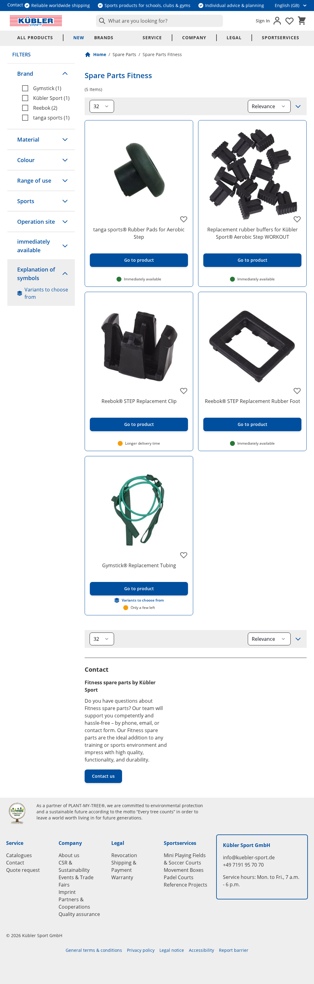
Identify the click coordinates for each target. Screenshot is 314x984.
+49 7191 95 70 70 (243, 864)
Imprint (67, 892)
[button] (41, 73)
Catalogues (19, 855)
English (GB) (287, 5)
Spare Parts (124, 54)
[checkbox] (46, 88)
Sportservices (280, 37)
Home (99, 54)
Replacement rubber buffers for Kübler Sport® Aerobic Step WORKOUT (252, 233)
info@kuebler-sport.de (249, 857)
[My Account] (277, 21)
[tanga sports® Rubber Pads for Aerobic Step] (139, 174)
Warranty (122, 877)
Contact (15, 862)
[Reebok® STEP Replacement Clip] (139, 346)
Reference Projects (185, 884)
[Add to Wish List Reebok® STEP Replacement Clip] (183, 390)
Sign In (263, 21)
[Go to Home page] (36, 21)
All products (35, 37)
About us (69, 855)
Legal (234, 37)
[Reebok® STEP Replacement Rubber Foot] (252, 346)
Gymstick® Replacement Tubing (139, 565)
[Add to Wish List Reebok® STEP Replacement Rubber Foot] (297, 390)
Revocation (124, 855)
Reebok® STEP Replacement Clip (139, 401)
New (78, 37)
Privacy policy (141, 950)
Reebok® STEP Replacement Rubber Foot (252, 401)
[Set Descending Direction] (298, 106)
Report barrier (233, 950)
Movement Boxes (184, 870)
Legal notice (171, 950)
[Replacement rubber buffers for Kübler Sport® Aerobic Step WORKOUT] (252, 174)
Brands (103, 37)
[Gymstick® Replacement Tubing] (139, 510)
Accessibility (201, 950)
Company (194, 37)
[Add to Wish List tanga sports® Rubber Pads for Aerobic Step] (183, 219)
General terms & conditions (94, 950)
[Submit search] (101, 21)
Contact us (103, 776)
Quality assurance (79, 914)
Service (152, 37)
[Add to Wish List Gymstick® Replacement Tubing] (183, 555)
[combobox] (159, 21)
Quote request (23, 870)
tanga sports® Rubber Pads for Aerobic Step (139, 233)
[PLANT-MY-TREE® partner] (17, 813)
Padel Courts (178, 877)
